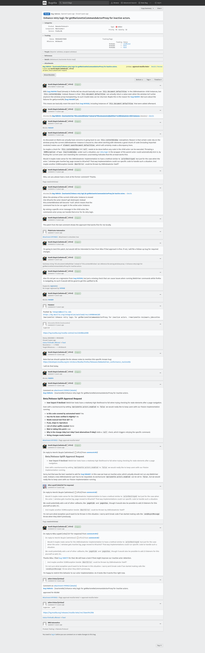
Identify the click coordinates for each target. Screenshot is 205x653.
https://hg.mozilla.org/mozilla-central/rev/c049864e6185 (66, 333)
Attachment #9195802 (50, 237)
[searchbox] (84, 3)
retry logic (104, 152)
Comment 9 (51, 325)
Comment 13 (52, 447)
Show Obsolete (49, 75)
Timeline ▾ (158, 80)
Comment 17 (52, 605)
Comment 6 (51, 244)
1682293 (50, 378)
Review (159, 66)
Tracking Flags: (107, 39)
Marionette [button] (59, 29)
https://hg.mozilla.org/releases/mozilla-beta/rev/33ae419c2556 (68, 613)
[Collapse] (160, 86)
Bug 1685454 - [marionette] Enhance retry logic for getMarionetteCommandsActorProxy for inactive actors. (80, 66)
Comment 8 (51, 307)
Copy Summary (146, 8)
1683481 (51, 128)
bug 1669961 (52, 91)
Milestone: (50, 41)
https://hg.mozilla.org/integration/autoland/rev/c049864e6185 (71, 315)
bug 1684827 (86, 474)
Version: (51, 31)
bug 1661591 (135, 97)
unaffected (126, 44)
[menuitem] (115, 3)
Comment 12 (52, 385)
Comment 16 (52, 581)
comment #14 (92, 534)
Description (51, 87)
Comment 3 (51, 172)
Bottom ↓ (139, 80)
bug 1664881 (70, 99)
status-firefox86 (48, 342)
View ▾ (159, 8)
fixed (125, 46)
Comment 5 (51, 220)
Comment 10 (52, 354)
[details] (73, 390)
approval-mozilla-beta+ (141, 66)
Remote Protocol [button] (62, 26)
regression (54, 286)
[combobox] (84, 3)
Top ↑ (159, 645)
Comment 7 (51, 273)
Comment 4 (51, 189)
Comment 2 (51, 135)
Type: (112, 27)
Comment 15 (52, 529)
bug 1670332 (85, 104)
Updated (51, 123)
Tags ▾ (149, 80)
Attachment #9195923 (50, 440)
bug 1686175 (63, 558)
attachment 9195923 (62, 390)
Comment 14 (52, 487)
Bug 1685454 (55, 14)
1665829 (51, 300)
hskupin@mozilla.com (62, 312)
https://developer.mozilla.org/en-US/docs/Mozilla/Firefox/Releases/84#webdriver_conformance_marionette (87, 362)
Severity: (121, 30)
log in (53, 634)
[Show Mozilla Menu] (45, 3)
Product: (51, 26)
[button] (157, 3)
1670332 (62, 288)
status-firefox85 (48, 617)
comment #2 (91, 492)
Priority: (111, 30)
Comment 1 (51, 111)
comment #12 (92, 452)
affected (57, 342)
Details (153, 66)
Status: (51, 39)
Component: (50, 29)
